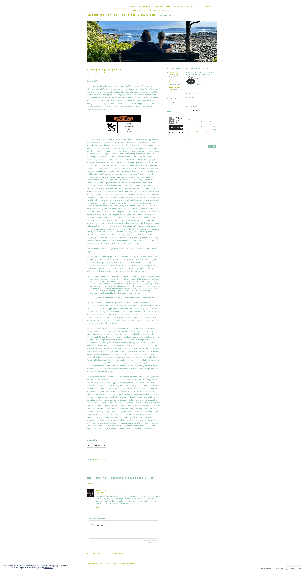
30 (206, 134)
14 (197, 129)
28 (197, 134)
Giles (101, 73)
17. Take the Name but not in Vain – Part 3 (154, 7)
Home (133, 7)
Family (133, 11)
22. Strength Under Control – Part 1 (187, 7)
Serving (97, 459)
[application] (176, 127)
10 (210, 127)
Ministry (142, 11)
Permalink (104, 459)
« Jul (187, 137)
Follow (191, 81)
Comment (150, 542)
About (207, 7)
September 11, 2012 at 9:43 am (105, 492)
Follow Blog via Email (197, 69)
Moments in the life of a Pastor (121, 15)
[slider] (181, 127)
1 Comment (108, 73)
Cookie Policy (48, 568)
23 (206, 132)
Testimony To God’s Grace (159, 11)
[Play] (172, 127)
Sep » (192, 137)
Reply (98, 507)
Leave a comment (93, 483)
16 (206, 129)
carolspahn (101, 490)
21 (197, 132)
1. (173, 132)
